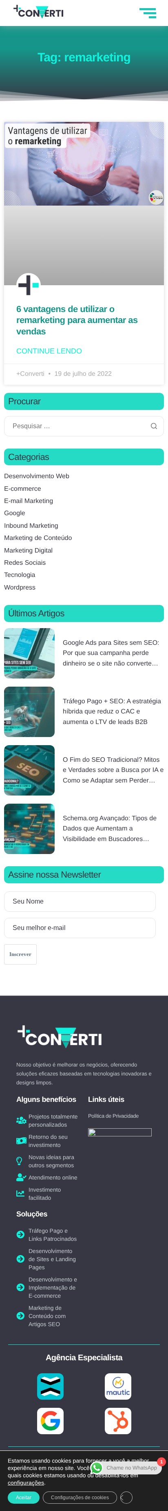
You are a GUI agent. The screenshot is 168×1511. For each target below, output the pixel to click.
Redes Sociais (25, 562)
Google (14, 513)
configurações (26, 1482)
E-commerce (22, 489)
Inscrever (20, 954)
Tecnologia (19, 575)
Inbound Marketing (31, 525)
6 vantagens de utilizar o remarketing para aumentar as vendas (77, 320)
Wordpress (19, 587)
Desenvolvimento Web (36, 476)
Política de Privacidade (113, 1116)
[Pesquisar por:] (84, 426)
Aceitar (23, 1497)
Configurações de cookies (80, 1497)
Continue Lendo (49, 351)
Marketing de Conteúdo (38, 538)
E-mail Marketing (28, 501)
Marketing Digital (28, 550)
